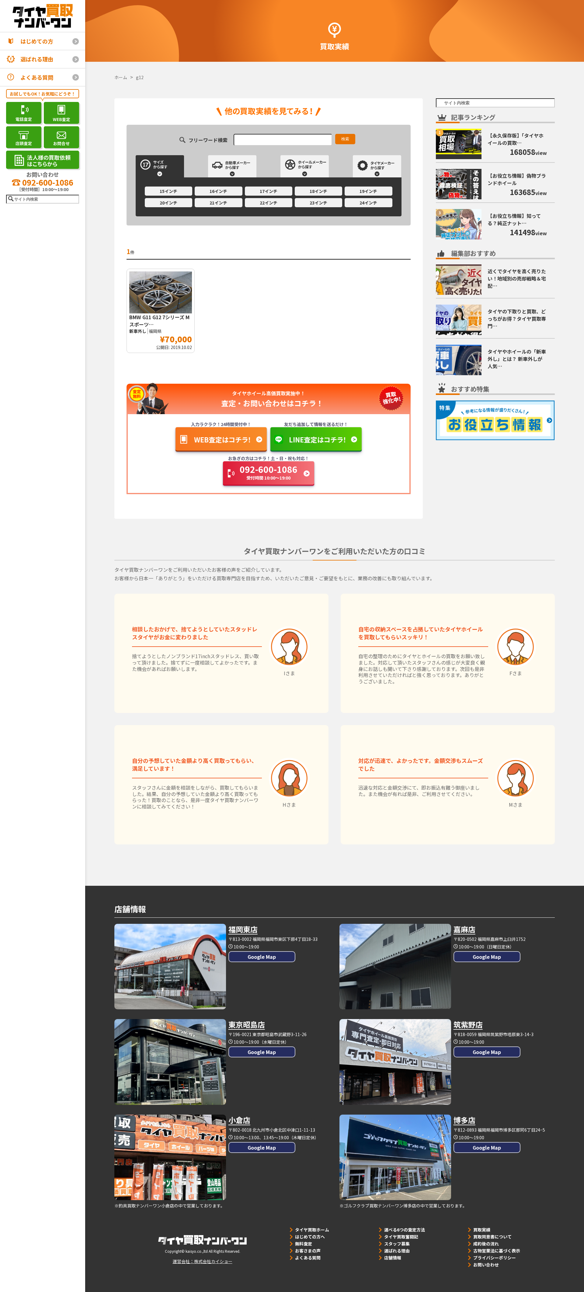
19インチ (368, 191)
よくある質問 (36, 77)
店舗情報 (392, 1258)
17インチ (268, 191)
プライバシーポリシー (494, 1258)
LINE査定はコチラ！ (317, 439)
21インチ (218, 203)
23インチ (318, 203)
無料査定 (303, 1244)
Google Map (262, 956)
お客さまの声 (308, 1251)
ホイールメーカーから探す (304, 166)
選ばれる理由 (36, 59)
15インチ (168, 191)
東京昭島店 (246, 1024)
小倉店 (239, 1120)
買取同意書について (492, 1237)
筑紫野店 (468, 1024)
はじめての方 (36, 41)
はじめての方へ (310, 1237)
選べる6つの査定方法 (404, 1230)
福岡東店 (243, 929)
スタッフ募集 (397, 1244)
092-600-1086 (46, 182)
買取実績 (481, 1230)
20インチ (168, 203)
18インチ (318, 191)
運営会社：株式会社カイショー (202, 1261)
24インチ (368, 203)
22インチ (268, 203)
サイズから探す (160, 166)
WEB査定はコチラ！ (222, 439)
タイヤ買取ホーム (312, 1230)
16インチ (218, 191)
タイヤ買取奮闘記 (401, 1237)
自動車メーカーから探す (232, 166)
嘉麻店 (464, 929)
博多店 (464, 1120)
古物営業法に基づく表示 (496, 1251)
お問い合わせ (486, 1265)
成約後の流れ (486, 1244)
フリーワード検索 (208, 139)
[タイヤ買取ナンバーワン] (42, 16)
